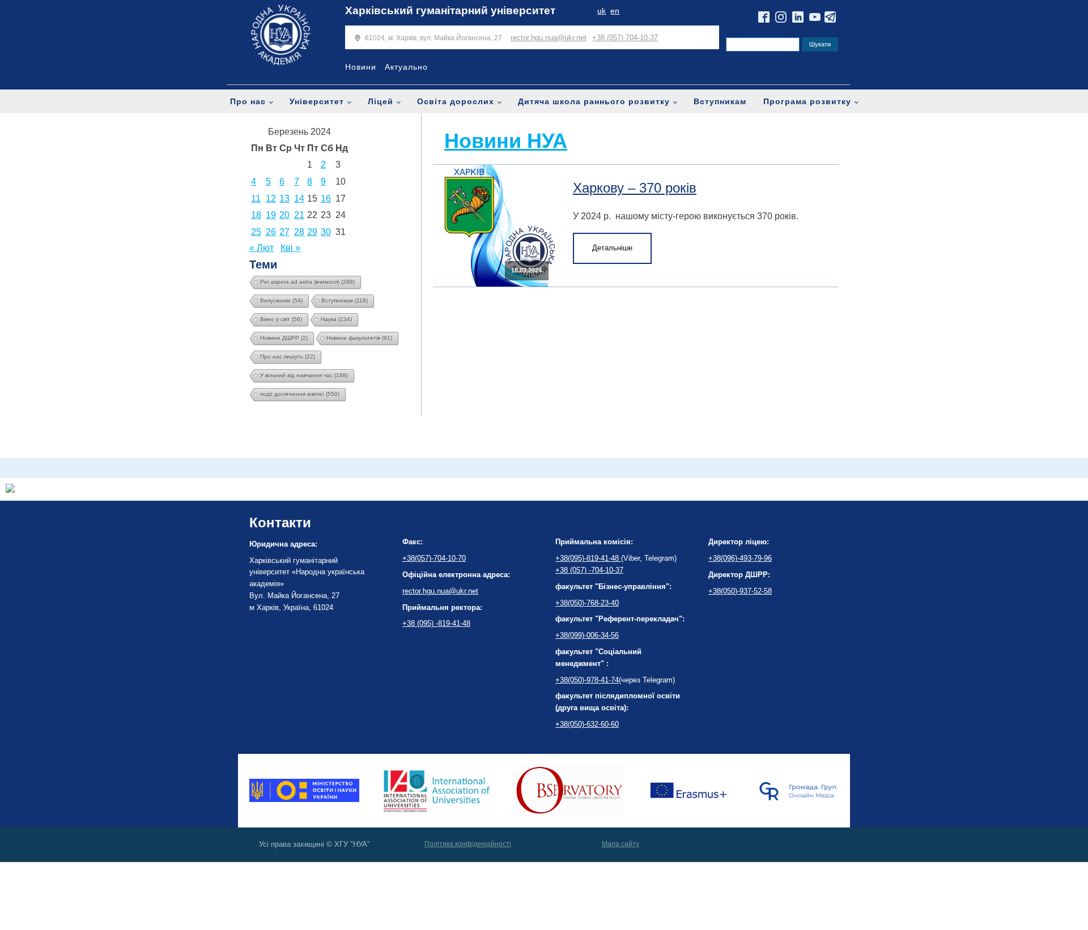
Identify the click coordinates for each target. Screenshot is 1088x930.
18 (256, 215)
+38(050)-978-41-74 (587, 680)
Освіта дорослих (455, 101)
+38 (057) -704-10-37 (589, 570)
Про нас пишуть (287, 356)
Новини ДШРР (284, 338)
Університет (317, 101)
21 (299, 215)
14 (299, 198)
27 (284, 232)
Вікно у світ (281, 319)
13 (284, 198)
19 (271, 215)
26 (271, 232)
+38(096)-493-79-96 (740, 558)
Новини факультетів (359, 338)
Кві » (290, 248)
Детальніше (612, 248)
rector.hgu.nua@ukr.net (548, 37)
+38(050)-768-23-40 (587, 603)
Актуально (406, 66)
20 (284, 215)
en (614, 11)
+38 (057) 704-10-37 (625, 37)
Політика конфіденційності (467, 844)
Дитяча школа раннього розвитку (594, 101)
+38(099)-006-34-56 (587, 635)
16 (326, 198)
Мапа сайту (620, 844)
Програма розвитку (807, 101)
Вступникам (720, 101)
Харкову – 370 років (634, 187)
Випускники (281, 300)
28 (299, 232)
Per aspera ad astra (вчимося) (307, 282)
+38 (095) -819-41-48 (436, 623)
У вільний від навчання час (304, 375)
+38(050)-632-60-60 (587, 724)
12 (271, 198)
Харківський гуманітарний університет (450, 10)
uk (601, 11)
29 (312, 232)
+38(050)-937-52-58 (740, 591)
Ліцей (380, 101)
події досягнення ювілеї (299, 394)
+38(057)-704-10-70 (434, 558)
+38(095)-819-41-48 (588, 558)
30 (326, 232)
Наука (336, 319)
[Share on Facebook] (10, 489)
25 (256, 232)
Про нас (248, 101)
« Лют (261, 248)
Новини (360, 66)
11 (256, 198)
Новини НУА (505, 140)
